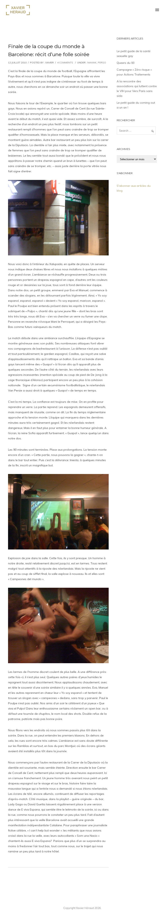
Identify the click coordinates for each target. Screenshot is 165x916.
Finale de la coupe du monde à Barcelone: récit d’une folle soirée (48, 50)
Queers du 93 (125, 63)
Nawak (92, 62)
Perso (102, 62)
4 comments (65, 62)
